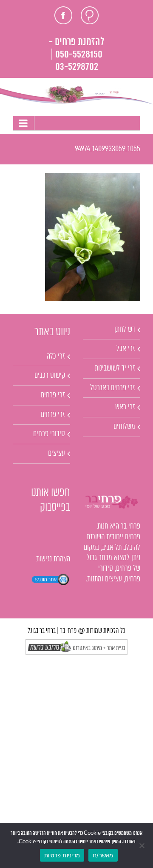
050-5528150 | (76, 55)
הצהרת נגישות (53, 559)
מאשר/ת (103, 855)
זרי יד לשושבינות (115, 368)
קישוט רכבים (49, 375)
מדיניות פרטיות (62, 855)
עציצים (56, 453)
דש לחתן (124, 329)
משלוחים (124, 427)
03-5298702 (76, 67)
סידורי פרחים (49, 434)
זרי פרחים (53, 395)
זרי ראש (125, 407)
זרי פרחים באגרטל (112, 388)
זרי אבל (125, 349)
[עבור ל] (76, 123)
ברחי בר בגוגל (42, 631)
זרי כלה (56, 356)
